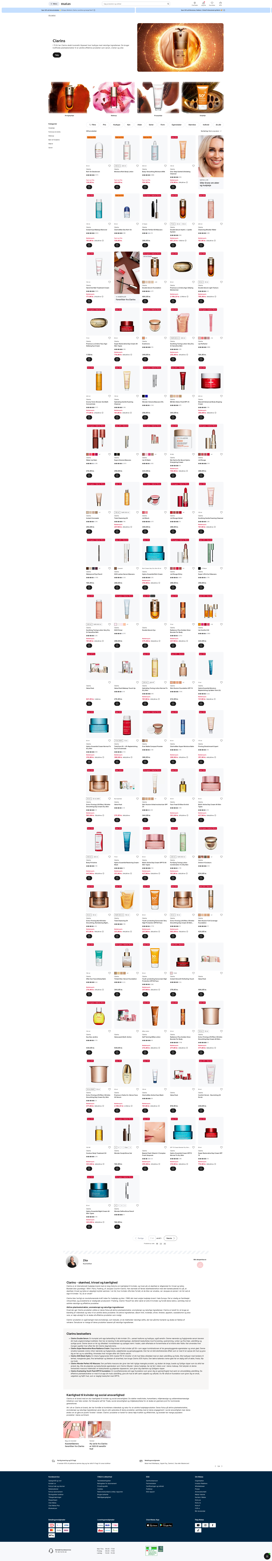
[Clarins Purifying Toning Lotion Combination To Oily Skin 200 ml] (183, 853)
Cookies (100, 1489)
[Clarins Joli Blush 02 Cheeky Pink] (155, 508)
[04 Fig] (96, 568)
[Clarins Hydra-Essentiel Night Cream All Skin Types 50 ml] (99, 1202)
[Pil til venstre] (215, 1466)
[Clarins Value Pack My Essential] (127, 795)
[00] (171, 396)
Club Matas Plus (54, 1505)
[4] (152, 454)
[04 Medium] (146, 740)
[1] (146, 454)
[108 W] (177, 682)
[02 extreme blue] (146, 396)
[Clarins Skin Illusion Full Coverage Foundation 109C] (211, 911)
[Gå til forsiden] (65, 4)
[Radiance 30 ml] (121, 624)
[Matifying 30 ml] (115, 624)
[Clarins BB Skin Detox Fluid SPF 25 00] (183, 393)
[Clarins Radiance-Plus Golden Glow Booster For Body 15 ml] (183, 621)
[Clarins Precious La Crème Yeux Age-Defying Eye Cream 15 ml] (99, 334)
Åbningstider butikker (55, 1494)
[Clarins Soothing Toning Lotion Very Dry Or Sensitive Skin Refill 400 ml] (183, 334)
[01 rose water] (90, 454)
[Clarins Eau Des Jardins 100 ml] (99, 1028)
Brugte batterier (102, 1494)
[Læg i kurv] (89, 187)
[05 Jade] (205, 857)
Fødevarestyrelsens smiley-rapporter (110, 1492)
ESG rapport (150, 1492)
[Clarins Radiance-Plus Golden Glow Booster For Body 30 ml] (183, 1028)
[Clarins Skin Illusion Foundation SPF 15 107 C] (183, 679)
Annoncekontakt (200, 1492)
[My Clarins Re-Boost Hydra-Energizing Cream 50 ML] (183, 451)
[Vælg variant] (117, 187)
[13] (87, 454)
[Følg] (180, 47)
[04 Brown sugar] (199, 857)
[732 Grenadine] (205, 454)
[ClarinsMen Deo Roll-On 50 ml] (127, 220)
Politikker (149, 1489)
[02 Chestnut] (87, 568)
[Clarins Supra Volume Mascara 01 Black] (127, 451)
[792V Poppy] (171, 512)
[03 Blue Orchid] (93, 568)
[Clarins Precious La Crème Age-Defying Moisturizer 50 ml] (183, 277)
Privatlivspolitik (102, 1486)
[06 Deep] (143, 740)
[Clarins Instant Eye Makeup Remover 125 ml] (99, 220)
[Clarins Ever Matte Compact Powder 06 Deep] (155, 737)
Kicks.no (198, 1503)
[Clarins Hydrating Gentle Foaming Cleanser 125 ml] (127, 393)
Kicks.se (198, 1500)
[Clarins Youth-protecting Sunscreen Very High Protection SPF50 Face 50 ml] (155, 911)
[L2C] (149, 282)
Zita (85, 1260)
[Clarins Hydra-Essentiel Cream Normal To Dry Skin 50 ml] (99, 737)
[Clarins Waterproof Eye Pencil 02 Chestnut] (99, 564)
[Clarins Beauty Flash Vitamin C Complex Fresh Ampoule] (155, 1144)
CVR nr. (197, 1508)
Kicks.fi (197, 1505)
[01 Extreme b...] (143, 396)
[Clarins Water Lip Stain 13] (99, 451)
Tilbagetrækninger (54, 1497)
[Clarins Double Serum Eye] (155, 621)
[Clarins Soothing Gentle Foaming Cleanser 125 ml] (211, 508)
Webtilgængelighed (104, 1497)
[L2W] (152, 282)
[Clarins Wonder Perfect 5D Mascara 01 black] (155, 220)
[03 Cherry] (205, 624)
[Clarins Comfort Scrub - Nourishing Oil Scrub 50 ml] (211, 1086)
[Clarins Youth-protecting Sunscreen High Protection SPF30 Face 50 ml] (155, 969)
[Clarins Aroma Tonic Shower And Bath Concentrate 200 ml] (99, 393)
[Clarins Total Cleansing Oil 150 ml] (127, 508)
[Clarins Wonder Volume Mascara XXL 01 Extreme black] (155, 393)
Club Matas (52, 1503)
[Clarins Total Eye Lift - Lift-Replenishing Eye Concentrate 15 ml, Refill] (127, 737)
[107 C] (171, 682)
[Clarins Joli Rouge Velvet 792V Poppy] (183, 508)
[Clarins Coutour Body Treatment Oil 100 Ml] (99, 1144)
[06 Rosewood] (205, 338)
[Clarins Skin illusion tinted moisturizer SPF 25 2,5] (155, 795)
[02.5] (121, 973)
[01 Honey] (199, 624)
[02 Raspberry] (202, 624)
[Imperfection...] (124, 624)
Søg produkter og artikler (112, 4)
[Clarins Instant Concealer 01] (99, 508)
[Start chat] (267, 1556)
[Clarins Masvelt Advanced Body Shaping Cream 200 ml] (211, 393)
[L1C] (146, 282)
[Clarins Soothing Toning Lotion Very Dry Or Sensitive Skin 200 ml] (99, 621)
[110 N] (174, 682)
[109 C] (180, 682)
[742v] (180, 512)
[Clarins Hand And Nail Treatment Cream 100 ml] (99, 277)
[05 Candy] (202, 338)
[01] (143, 338)
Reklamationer (53, 1489)
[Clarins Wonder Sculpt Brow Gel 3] (127, 1144)
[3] (143, 454)
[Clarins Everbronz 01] (155, 334)
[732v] (177, 512)
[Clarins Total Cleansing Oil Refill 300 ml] (127, 911)
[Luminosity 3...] (118, 624)
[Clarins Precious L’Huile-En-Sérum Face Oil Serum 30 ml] (127, 1086)
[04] (115, 973)
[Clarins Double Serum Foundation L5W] (155, 277)
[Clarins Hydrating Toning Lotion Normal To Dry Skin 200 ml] (155, 679)
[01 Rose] (199, 338)
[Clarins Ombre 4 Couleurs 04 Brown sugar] (211, 853)
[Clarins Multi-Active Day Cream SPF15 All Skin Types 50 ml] (155, 853)
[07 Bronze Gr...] (208, 857)
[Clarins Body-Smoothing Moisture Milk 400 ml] (155, 162)
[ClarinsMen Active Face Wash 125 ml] (155, 1086)
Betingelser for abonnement (107, 1483)
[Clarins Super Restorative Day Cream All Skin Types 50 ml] (127, 334)
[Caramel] (115, 568)
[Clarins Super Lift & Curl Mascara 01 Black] (211, 564)
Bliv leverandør (200, 1511)
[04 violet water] (96, 454)
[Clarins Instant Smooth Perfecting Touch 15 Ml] (183, 969)
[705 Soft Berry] (202, 454)
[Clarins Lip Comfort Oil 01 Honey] (211, 621)
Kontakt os (52, 1483)
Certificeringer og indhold (155, 1486)
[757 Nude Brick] (199, 454)
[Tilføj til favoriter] (109, 166)
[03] (180, 396)
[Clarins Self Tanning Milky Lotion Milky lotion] (155, 1028)
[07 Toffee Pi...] (208, 338)
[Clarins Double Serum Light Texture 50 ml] (211, 277)
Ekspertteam (52, 1500)
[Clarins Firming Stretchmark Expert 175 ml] (211, 737)
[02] (177, 396)
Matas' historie (200, 1494)
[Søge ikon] (168, 4)
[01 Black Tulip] (90, 568)
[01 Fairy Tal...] (202, 857)
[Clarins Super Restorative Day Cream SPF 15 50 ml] (211, 1144)
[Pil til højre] (270, 10)
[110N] (208, 915)
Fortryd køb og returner (56, 1486)
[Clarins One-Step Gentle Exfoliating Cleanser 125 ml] (183, 162)
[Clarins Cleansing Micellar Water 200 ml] (211, 220)
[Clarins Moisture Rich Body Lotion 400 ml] (127, 162)
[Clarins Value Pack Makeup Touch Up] (127, 679)
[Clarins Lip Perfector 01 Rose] (211, 334)
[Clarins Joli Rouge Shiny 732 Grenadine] (183, 564)
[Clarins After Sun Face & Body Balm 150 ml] (99, 969)
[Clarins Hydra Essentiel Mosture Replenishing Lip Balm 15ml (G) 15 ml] (211, 679)
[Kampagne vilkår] (187, 182)
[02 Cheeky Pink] (143, 512)
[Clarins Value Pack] (99, 679)
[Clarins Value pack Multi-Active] (127, 1028)
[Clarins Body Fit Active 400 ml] (99, 853)
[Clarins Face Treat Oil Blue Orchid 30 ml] (183, 795)
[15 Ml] (171, 973)
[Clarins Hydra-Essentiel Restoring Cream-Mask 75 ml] (127, 853)
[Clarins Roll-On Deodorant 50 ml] (99, 162)
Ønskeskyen (52, 1508)
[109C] (199, 915)
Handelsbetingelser (104, 1481)
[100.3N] (202, 915)
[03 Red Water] (93, 454)
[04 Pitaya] (208, 624)
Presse (197, 1489)
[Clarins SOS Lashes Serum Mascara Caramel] (127, 564)
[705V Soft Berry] (174, 512)
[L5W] (143, 282)
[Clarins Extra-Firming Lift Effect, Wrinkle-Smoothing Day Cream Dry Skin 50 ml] (99, 795)
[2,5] (143, 798)
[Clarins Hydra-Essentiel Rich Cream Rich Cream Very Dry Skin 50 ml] (155, 564)
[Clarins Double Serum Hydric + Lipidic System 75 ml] (183, 220)
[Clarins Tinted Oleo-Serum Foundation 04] (127, 969)
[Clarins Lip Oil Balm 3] (155, 451)
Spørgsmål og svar (55, 1481)
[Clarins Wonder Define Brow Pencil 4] (127, 1202)
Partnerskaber (151, 1483)
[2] (149, 454)
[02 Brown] (118, 454)
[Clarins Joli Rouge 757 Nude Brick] (211, 451)
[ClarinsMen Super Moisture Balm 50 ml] (183, 737)
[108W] (205, 915)
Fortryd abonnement (55, 1492)
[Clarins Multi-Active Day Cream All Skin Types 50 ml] (211, 795)
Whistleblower (200, 1486)
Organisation (199, 1481)
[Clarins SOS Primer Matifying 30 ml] (127, 621)
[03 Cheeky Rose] (146, 512)
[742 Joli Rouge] (208, 454)
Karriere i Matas (200, 1497)
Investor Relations (201, 1483)
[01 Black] (115, 454)
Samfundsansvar (152, 1481)
